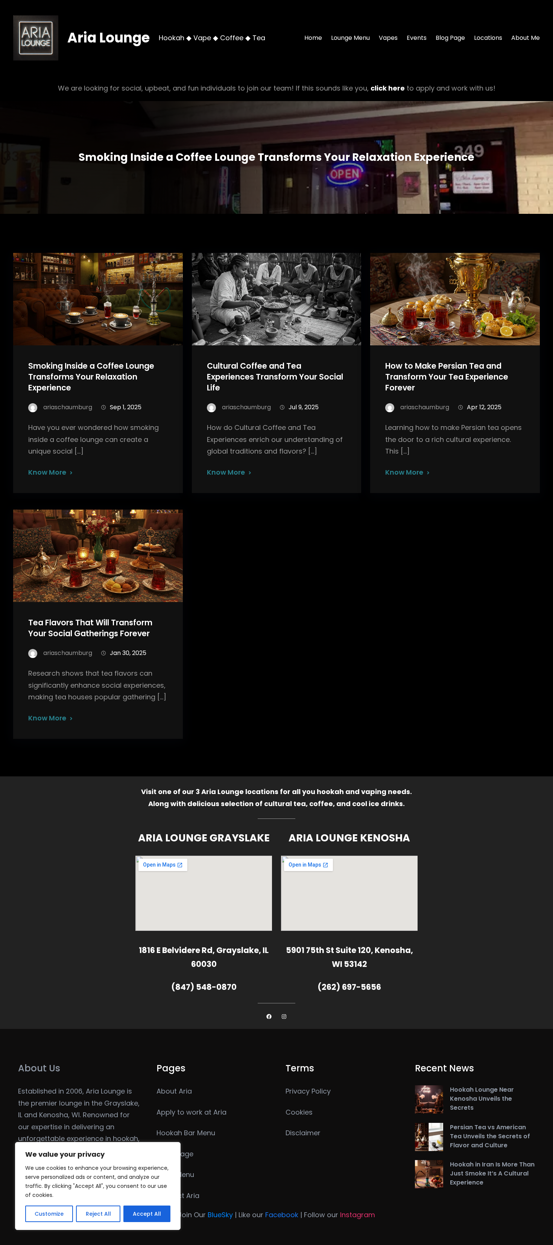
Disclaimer (303, 1133)
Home (313, 37)
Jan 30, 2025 (128, 653)
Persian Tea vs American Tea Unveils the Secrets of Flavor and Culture (490, 1136)
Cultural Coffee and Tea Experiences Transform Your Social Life (275, 376)
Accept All (147, 1214)
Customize (49, 1214)
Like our (268, 1214)
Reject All (98, 1214)
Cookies (299, 1112)
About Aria (174, 1091)
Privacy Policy (308, 1091)
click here (388, 88)
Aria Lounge (108, 37)
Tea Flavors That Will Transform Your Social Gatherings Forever (90, 628)
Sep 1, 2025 (125, 407)
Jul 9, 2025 (304, 407)
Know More (47, 472)
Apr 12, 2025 (484, 407)
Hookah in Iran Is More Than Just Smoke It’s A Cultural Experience (492, 1173)
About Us (39, 1068)
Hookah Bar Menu (185, 1133)
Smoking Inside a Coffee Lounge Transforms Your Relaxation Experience (91, 376)
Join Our (205, 1214)
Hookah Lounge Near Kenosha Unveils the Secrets (482, 1098)
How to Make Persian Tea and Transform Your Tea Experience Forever (446, 376)
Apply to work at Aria (191, 1112)
